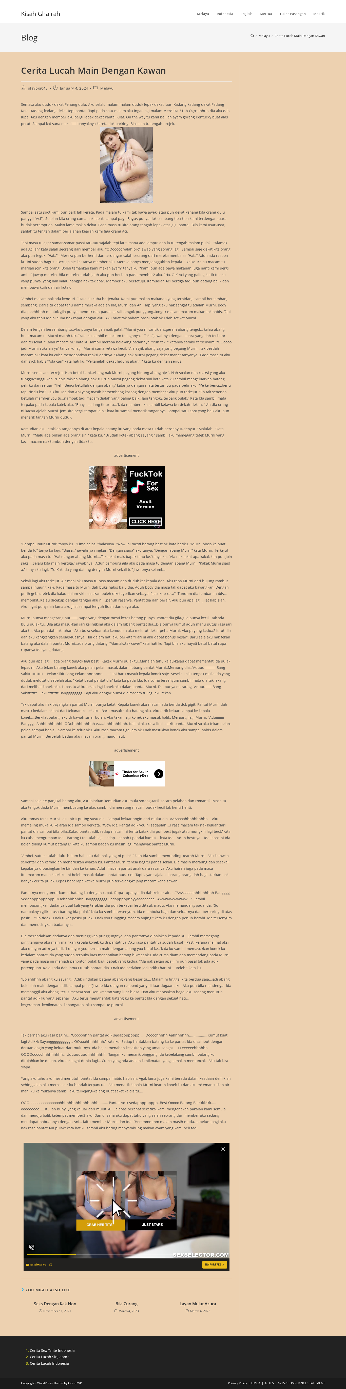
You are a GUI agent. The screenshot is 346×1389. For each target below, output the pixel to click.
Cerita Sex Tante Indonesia (52, 1350)
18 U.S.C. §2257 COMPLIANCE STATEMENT (295, 1383)
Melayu (107, 88)
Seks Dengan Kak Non (55, 1304)
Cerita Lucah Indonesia (49, 1363)
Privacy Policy (237, 1383)
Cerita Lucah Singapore (49, 1356)
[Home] (252, 35)
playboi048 (38, 88)
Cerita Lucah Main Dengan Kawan (300, 35)
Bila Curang (127, 1304)
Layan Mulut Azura (198, 1304)
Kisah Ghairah (40, 13)
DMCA (255, 1383)
